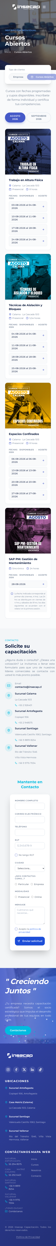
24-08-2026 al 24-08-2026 (24, 241)
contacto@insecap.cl (28, 686)
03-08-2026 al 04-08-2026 (24, 206)
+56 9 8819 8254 (27, 740)
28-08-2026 (19, 584)
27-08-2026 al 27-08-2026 (24, 495)
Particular (23, 884)
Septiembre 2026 (39, 117)
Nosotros (36, 1170)
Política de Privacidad (28, 1237)
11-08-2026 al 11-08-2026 (24, 347)
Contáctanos (18, 1030)
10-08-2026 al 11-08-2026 (24, 218)
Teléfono (21, 826)
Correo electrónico (28, 814)
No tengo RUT (26, 855)
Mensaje (20, 904)
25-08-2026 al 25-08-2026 (24, 370)
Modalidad (22, 891)
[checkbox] (16, 855)
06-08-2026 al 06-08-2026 (24, 460)
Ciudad (19, 863)
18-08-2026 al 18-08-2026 (24, 358)
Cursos (35, 1164)
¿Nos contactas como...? (25, 877)
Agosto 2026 (15, 117)
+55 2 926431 (25, 705)
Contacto (36, 1176)
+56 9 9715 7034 (26, 763)
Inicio (8, 52)
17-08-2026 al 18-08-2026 (24, 229)
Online (38, 897)
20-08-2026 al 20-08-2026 (24, 483)
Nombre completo (26, 800)
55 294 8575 (15, 1164)
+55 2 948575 (25, 722)
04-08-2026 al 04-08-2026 (24, 335)
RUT (17, 840)
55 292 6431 (15, 1175)
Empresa (18, 77)
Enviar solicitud (32, 941)
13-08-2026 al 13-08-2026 (24, 472)
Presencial (23, 897)
